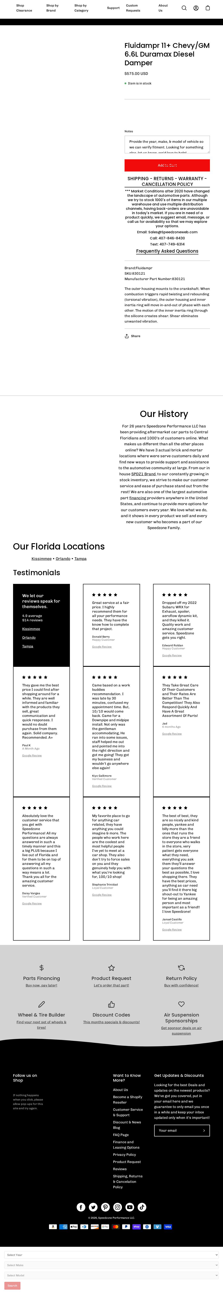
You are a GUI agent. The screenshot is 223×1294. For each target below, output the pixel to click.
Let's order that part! (111, 985)
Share (135, 336)
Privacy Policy (124, 1155)
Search (12, 1285)
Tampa (80, 558)
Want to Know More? (127, 1078)
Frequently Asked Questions (167, 251)
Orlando (63, 558)
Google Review (102, 646)
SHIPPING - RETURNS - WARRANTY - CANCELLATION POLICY (167, 181)
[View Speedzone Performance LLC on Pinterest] (105, 1207)
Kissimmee (42, 558)
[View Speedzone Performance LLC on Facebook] (81, 1207)
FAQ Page (121, 1135)
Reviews (120, 1169)
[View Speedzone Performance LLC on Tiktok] (142, 1207)
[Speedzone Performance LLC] (40, 8)
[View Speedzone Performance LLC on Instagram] (117, 1207)
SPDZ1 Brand (143, 474)
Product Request (127, 1162)
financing (137, 498)
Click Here (191, 25)
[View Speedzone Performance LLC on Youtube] (129, 1207)
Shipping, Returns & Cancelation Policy (128, 1181)
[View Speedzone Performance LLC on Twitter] (93, 1207)
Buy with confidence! (181, 985)
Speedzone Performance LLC (116, 1217)
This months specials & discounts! (111, 1022)
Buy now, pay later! (41, 985)
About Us (120, 1090)
